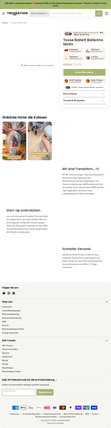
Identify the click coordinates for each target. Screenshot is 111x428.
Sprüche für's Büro (10, 349)
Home (5, 23)
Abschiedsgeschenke (11, 371)
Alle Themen (7, 345)
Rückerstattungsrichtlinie (13, 329)
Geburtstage (7, 368)
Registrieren (45, 392)
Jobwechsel (7, 356)
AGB (4, 321)
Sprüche (5, 353)
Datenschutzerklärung (11, 318)
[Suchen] (98, 13)
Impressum (7, 307)
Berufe (5, 360)
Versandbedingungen (11, 310)
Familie (5, 364)
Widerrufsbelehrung (10, 314)
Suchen (5, 325)
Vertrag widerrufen (10, 333)
